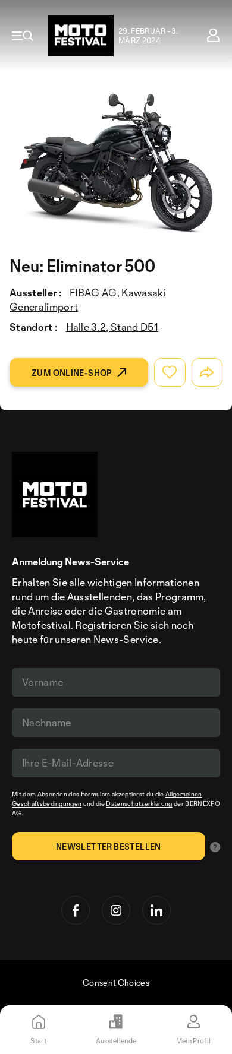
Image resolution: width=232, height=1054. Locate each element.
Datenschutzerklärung (139, 803)
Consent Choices (116, 982)
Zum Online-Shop (72, 373)
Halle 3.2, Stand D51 (112, 327)
